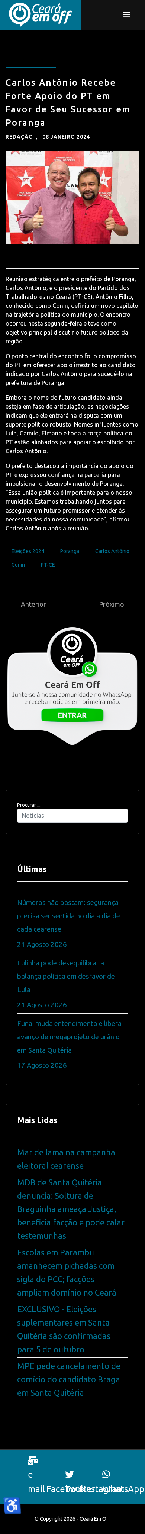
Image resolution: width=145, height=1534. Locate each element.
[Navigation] (127, 15)
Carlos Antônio (112, 551)
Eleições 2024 (28, 551)
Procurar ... (29, 804)
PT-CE (48, 565)
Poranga (69, 551)
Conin (18, 565)
